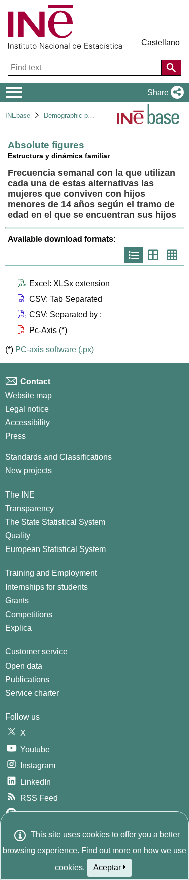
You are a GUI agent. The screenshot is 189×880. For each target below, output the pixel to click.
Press (15, 436)
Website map (28, 395)
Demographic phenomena (81, 115)
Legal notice (27, 409)
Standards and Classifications (58, 457)
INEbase (17, 115)
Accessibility (27, 422)
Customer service (36, 651)
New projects (28, 470)
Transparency (29, 508)
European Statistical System (55, 549)
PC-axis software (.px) (54, 349)
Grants (17, 600)
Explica (18, 628)
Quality (17, 535)
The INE (20, 494)
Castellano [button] (160, 42)
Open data (23, 666)
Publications (27, 679)
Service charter (32, 693)
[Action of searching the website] (171, 68)
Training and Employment (51, 573)
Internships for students (46, 587)
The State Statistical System (55, 522)
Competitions (28, 614)
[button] (163, 93)
